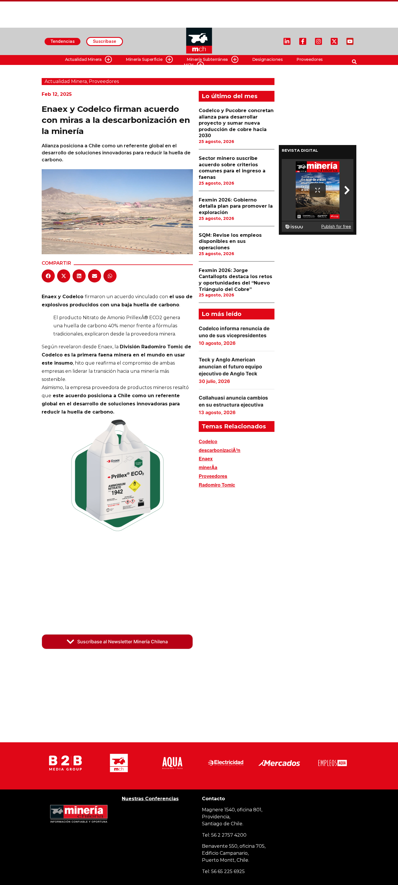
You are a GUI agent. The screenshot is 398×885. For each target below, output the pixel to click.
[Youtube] (349, 41)
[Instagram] (318, 41)
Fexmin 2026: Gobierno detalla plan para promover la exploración (236, 206)
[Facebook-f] (302, 41)
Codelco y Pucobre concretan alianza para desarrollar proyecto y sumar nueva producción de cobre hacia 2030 (236, 123)
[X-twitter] (334, 41)
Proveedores (310, 59)
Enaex (206, 458)
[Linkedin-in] (286, 41)
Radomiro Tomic (217, 484)
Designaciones (267, 59)
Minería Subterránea (207, 59)
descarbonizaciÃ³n (219, 450)
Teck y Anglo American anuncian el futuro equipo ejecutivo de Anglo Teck (230, 367)
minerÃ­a (208, 467)
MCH (188, 65)
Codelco (208, 441)
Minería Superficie (144, 59)
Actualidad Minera (83, 59)
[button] (48, 275)
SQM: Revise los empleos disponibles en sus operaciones (230, 241)
